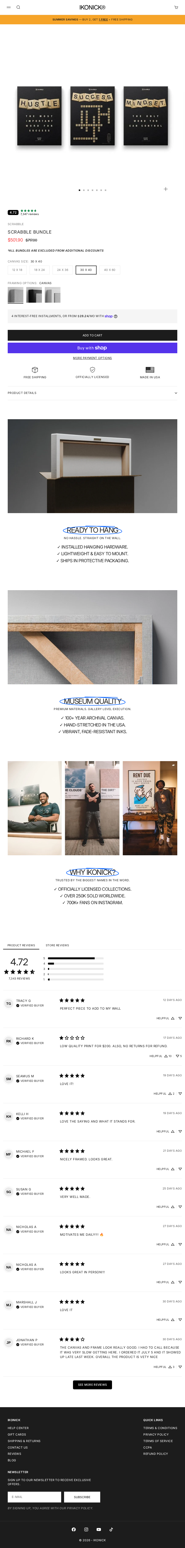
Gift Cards (17, 1434)
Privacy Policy (156, 1434)
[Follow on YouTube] (98, 1529)
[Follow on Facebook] (73, 1529)
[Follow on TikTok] (111, 1529)
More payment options (92, 358)
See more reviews (92, 1384)
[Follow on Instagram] (86, 1529)
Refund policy (155, 1454)
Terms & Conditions (160, 1428)
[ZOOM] (166, 189)
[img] (30, 1005)
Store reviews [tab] (57, 945)
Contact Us (18, 1447)
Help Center (18, 1428)
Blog (12, 1460)
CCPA (147, 1447)
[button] (73, 958)
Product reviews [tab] (21, 945)
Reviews (14, 1454)
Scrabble (16, 224)
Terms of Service (158, 1441)
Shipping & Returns (24, 1441)
